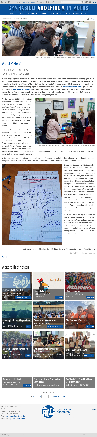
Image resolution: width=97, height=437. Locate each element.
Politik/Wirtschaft (23, 297)
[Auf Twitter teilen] (94, 19)
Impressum (91, 435)
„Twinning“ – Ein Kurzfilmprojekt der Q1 (17, 321)
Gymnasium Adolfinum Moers (11, 18)
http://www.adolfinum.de (17, 419)
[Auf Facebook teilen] (91, 19)
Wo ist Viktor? (11, 63)
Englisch (27, 385)
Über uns (20, 13)
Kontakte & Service (80, 13)
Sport (28, 356)
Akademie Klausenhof (22, 89)
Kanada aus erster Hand (12, 379)
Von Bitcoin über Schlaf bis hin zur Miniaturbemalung (79, 380)
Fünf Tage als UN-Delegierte (13, 290)
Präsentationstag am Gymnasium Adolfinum (46, 350)
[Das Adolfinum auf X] (8, 2)
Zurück (4, 257)
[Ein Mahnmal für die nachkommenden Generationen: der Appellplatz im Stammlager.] (48, 374)
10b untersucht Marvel (74, 290)
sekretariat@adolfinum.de (28, 2)
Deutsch (59, 297)
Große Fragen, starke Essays (76, 349)
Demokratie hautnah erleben (45, 320)
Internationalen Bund (72, 87)
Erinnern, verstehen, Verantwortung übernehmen (47, 380)
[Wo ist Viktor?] (48, 55)
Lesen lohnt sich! (40, 290)
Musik (28, 326)
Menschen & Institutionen (37, 13)
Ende (63, 396)
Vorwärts (56, 396)
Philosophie (89, 356)
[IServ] (95, 2)
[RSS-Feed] (1, 2)
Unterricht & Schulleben (60, 13)
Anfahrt (83, 435)
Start (11, 13)
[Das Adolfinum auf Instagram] (5, 2)
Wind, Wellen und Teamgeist (76, 320)
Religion (90, 326)
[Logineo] (90, 2)
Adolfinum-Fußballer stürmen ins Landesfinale (15, 350)
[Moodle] (86, 2)
